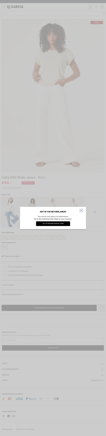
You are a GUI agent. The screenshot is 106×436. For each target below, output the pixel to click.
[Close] (81, 210)
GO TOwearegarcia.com (53, 223)
